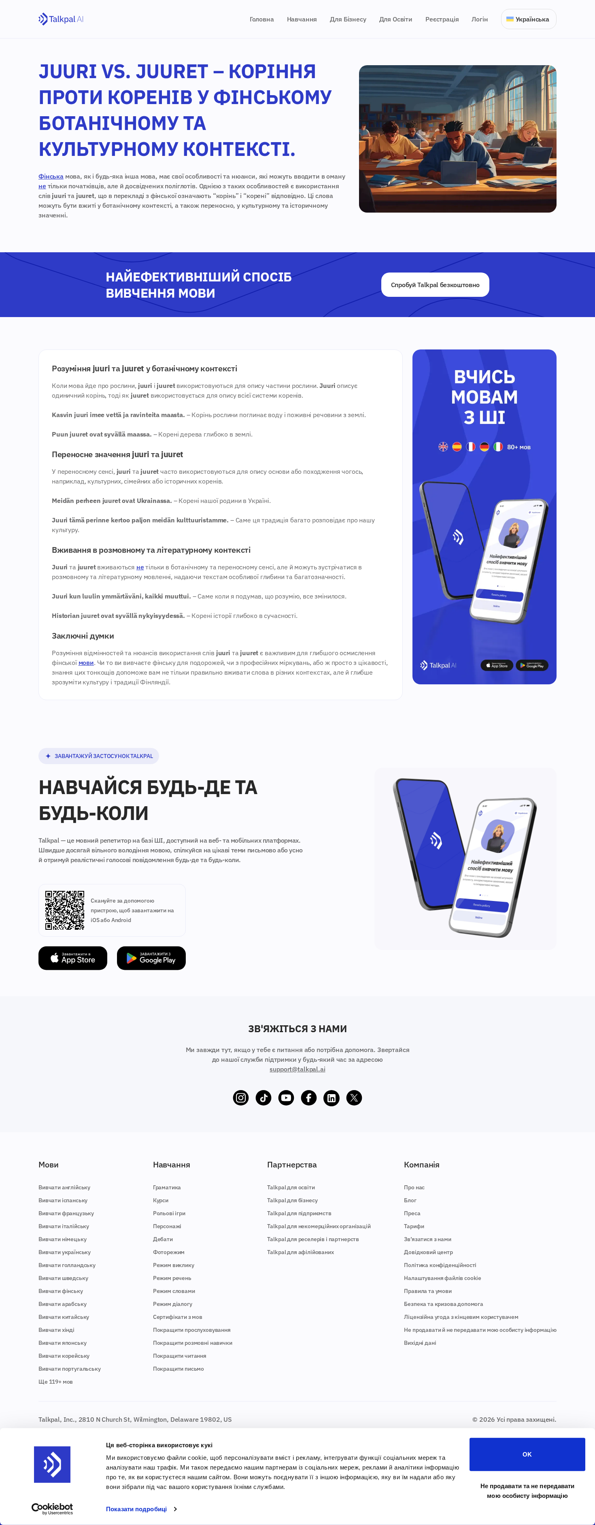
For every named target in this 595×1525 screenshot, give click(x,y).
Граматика (167, 1187)
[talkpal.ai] (60, 19)
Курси (160, 1200)
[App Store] (72, 958)
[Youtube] (286, 1098)
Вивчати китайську (63, 1317)
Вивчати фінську (60, 1291)
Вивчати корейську (63, 1355)
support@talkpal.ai (297, 1069)
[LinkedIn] (331, 1098)
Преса (412, 1213)
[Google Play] (151, 958)
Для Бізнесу (348, 19)
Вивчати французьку (66, 1213)
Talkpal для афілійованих (300, 1252)
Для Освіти (395, 19)
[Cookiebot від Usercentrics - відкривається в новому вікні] (52, 1509)
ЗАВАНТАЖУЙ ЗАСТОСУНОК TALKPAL (104, 756)
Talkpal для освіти (290, 1187)
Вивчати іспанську (62, 1200)
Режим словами (174, 1291)
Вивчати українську (64, 1252)
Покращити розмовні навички (192, 1342)
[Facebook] (309, 1098)
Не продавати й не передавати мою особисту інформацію (480, 1329)
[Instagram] (241, 1098)
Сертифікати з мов (177, 1317)
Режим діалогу (172, 1304)
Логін (480, 19)
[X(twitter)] (354, 1098)
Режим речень (172, 1278)
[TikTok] (263, 1098)
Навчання (302, 19)
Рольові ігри (169, 1213)
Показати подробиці (136, 1509)
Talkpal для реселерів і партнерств (313, 1239)
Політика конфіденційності (440, 1265)
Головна (262, 19)
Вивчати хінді (56, 1329)
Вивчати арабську (62, 1304)
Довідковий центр (428, 1252)
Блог (410, 1200)
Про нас (414, 1187)
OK (527, 1454)
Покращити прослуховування (192, 1329)
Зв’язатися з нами (427, 1239)
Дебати (163, 1239)
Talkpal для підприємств (299, 1213)
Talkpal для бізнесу (292, 1200)
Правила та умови (427, 1291)
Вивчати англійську (64, 1187)
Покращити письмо (178, 1368)
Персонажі (167, 1226)
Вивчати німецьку (62, 1239)
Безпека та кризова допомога (443, 1304)
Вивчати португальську (69, 1368)
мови (86, 662)
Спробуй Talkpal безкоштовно (435, 285)
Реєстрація (442, 19)
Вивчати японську (62, 1342)
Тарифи (414, 1226)
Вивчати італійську (63, 1226)
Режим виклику (173, 1265)
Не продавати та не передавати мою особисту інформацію (527, 1490)
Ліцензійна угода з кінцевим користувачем (461, 1317)
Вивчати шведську (63, 1278)
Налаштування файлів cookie (442, 1278)
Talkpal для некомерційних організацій (318, 1226)
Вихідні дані (420, 1342)
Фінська (51, 176)
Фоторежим (169, 1252)
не (42, 186)
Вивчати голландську (67, 1265)
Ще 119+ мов (55, 1381)
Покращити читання (179, 1355)
